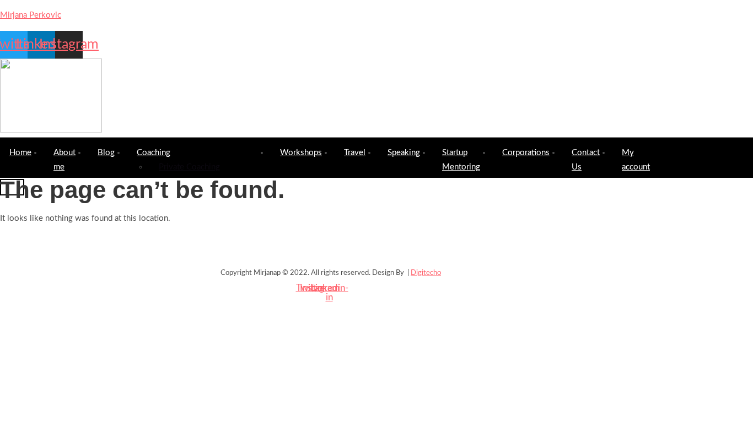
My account (636, 160)
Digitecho (426, 273)
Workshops (301, 153)
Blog (106, 153)
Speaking (404, 153)
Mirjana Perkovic (30, 15)
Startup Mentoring (461, 160)
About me (64, 160)
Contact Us (586, 160)
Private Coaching (189, 167)
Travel (354, 153)
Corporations (526, 153)
